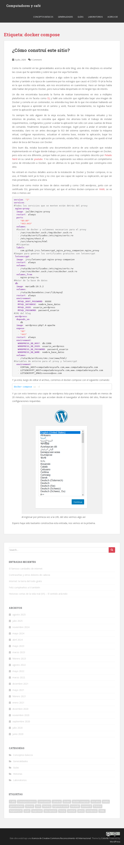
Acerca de (113, 16)
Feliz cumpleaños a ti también (24, 587)
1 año (12, 801)
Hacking (46, 806)
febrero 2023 (19, 658)
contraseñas (44, 801)
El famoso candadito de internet (25, 568)
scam (27, 811)
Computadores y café (23, 6)
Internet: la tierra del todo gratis (25, 581)
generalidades (16, 806)
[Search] (112, 550)
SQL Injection (50, 811)
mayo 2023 (18, 645)
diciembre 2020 (20, 708)
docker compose (81, 801)
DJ (48, 98)
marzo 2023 (18, 652)
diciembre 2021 (20, 683)
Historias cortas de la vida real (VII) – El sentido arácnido (38, 593)
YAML (102, 189)
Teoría (62, 811)
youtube (38, 159)
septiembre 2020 (21, 721)
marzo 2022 (18, 677)
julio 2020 (17, 727)
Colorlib (105, 838)
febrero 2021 (19, 696)
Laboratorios (95, 16)
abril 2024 (17, 639)
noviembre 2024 (20, 627)
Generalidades (65, 16)
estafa (106, 801)
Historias (17, 773)
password (86, 806)
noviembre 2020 (20, 715)
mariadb (75, 806)
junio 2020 (17, 734)
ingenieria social (60, 806)
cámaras (57, 801)
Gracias (29, 806)
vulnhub (71, 811)
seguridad (37, 811)
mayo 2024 (18, 633)
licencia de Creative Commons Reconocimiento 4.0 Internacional (61, 838)
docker (67, 801)
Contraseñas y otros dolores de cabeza (29, 574)
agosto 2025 (19, 614)
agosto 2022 (19, 664)
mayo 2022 (18, 671)
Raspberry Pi (16, 811)
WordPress (115, 841)
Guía (38, 806)
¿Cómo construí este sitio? (41, 50)
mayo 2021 (18, 690)
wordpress (92, 811)
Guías (80, 16)
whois (81, 811)
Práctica (97, 806)
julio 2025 (17, 620)
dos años (96, 801)
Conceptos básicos (43, 16)
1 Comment (36, 59)
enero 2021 (18, 702)
